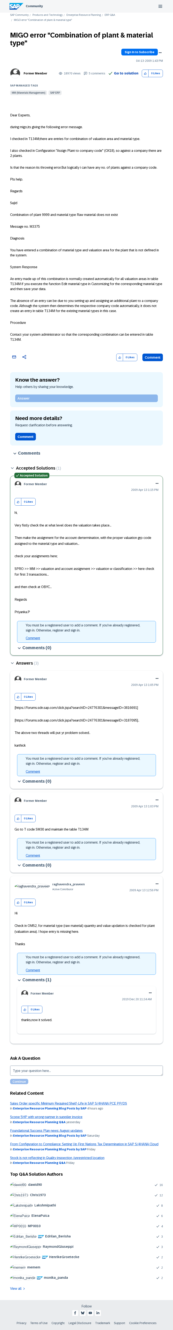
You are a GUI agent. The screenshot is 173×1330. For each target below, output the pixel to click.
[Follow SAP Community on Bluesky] (82, 1313)
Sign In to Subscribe (139, 52)
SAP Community (19, 15)
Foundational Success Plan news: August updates (46, 1130)
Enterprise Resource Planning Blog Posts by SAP (49, 1108)
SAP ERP (55, 92)
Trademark (102, 1323)
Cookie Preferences (143, 1323)
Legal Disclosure (80, 1323)
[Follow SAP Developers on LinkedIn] (98, 1313)
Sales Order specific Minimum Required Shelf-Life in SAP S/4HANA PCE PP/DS (68, 1103)
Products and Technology (47, 15)
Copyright (58, 1323)
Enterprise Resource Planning (83, 15)
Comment (153, 357)
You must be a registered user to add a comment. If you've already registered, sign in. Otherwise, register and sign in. (83, 627)
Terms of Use (39, 1323)
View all (16, 1288)
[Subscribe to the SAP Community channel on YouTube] (90, 1313)
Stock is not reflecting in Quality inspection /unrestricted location (57, 1158)
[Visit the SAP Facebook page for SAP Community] (75, 1313)
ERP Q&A (110, 15)
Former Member (35, 73)
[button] (145, 73)
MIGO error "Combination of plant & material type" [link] (43, 20)
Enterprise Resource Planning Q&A (39, 1122)
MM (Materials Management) (28, 92)
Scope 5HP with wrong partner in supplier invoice (46, 1117)
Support (119, 1323)
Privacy (21, 1323)
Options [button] (160, 52)
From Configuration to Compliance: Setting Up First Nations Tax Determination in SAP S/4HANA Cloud (84, 1144)
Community (34, 6)
